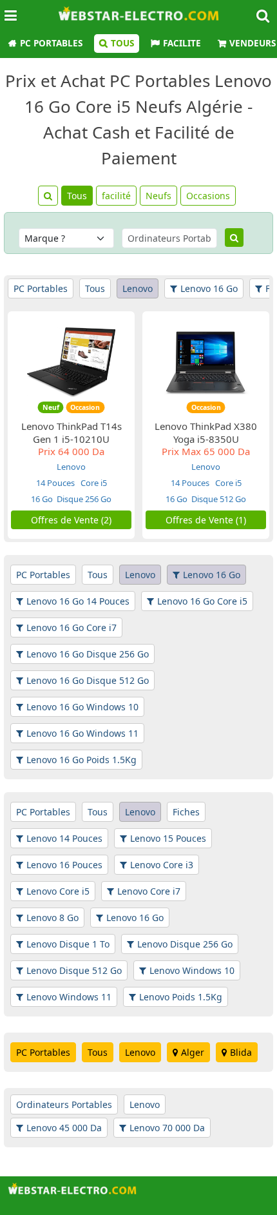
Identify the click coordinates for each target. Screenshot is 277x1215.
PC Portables (51, 43)
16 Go (42, 499)
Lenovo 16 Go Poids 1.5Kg (81, 759)
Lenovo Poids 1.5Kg (180, 997)
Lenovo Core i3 (161, 865)
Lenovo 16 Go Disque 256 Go (87, 654)
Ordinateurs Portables (64, 1104)
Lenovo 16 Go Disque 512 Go (87, 680)
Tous (122, 43)
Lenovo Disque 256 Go (185, 944)
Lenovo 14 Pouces (64, 838)
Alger (192, 1052)
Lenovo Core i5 (58, 891)
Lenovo (137, 288)
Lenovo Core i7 (148, 891)
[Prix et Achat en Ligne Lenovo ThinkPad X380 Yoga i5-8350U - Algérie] (206, 361)
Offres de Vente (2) (71, 520)
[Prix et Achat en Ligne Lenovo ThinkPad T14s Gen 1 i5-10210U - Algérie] (71, 361)
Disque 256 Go (84, 499)
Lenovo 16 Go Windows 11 (82, 733)
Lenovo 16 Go (209, 288)
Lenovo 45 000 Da (64, 1128)
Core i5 (93, 483)
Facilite (182, 43)
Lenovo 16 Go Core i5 (202, 601)
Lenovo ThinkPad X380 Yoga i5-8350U (206, 432)
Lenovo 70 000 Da (167, 1128)
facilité (116, 196)
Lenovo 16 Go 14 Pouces (77, 601)
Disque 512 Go (218, 499)
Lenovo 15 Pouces (168, 838)
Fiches (186, 812)
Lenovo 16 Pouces (64, 865)
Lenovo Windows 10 (191, 970)
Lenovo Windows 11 (68, 997)
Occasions (208, 196)
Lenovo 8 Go (52, 917)
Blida (241, 1052)
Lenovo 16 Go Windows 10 (82, 707)
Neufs (158, 196)
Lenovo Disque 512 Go (74, 970)
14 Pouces (55, 483)
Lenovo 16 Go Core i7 (71, 627)
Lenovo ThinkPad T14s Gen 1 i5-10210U (71, 432)
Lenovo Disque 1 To (68, 944)
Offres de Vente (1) (206, 520)
